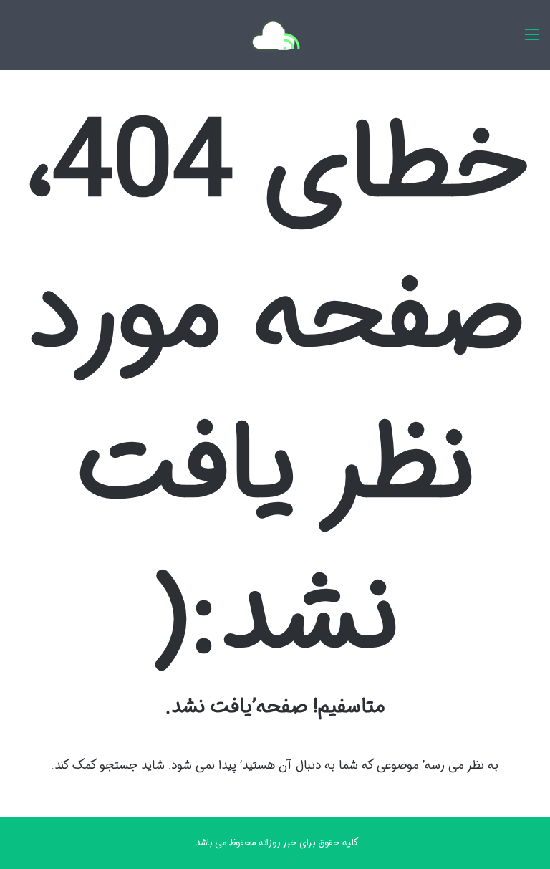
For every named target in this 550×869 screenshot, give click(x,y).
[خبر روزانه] (275, 35)
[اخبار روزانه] (532, 40)
